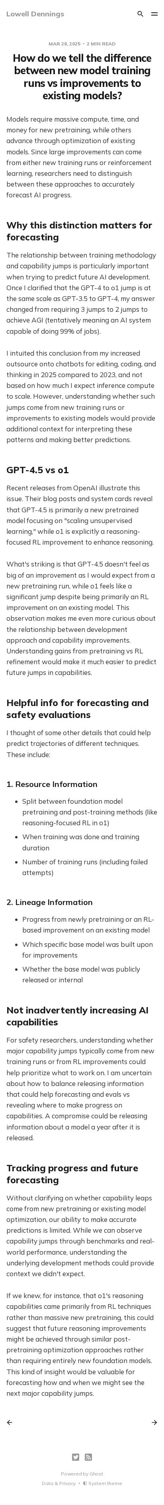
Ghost (96, 1474)
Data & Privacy (59, 1483)
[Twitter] (75, 1457)
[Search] (140, 14)
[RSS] (88, 1457)
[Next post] (152, 1422)
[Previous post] (12, 1422)
